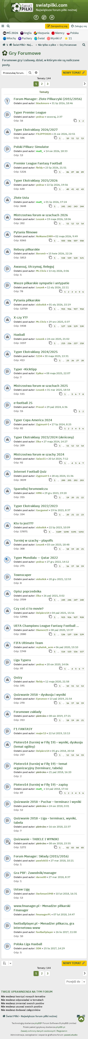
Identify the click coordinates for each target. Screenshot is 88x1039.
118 (63, 258)
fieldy (39, 167)
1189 (58, 531)
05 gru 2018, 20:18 (63, 750)
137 (69, 634)
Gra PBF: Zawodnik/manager (35, 873)
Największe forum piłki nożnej (56, 9)
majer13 (41, 733)
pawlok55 (42, 860)
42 (77, 189)
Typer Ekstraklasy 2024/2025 (36, 352)
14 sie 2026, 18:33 (56, 151)
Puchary (27, 38)
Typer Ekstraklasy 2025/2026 (36, 180)
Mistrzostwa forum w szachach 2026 (41, 215)
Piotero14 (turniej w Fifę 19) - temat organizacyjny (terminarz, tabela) (40, 766)
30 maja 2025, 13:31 (57, 356)
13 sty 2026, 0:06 (59, 270)
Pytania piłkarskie (27, 300)
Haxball (19, 335)
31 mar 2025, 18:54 (58, 389)
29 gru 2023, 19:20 (55, 493)
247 (76, 599)
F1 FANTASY (23, 729)
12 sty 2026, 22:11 (58, 287)
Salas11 (41, 458)
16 (67, 566)
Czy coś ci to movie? (28, 608)
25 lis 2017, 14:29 (54, 948)
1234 (39, 356)
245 (63, 599)
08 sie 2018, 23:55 (60, 843)
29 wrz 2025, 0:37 (59, 321)
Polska (74, 33)
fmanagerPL (43, 914)
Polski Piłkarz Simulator (31, 147)
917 (76, 309)
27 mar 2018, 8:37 (59, 877)
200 (63, 480)
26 (72, 360)
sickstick (41, 304)
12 (77, 138)
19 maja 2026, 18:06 (59, 219)
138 (76, 634)
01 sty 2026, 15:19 (60, 304)
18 (67, 549)
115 (69, 651)
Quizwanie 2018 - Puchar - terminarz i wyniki (47, 802)
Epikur (40, 373)
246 (69, 599)
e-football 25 (23, 403)
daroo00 (41, 877)
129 (76, 326)
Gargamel (42, 510)
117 (82, 651)
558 (82, 240)
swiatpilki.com (51, 5)
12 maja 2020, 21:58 (57, 681)
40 (67, 189)
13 (82, 138)
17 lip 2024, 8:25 (61, 424)
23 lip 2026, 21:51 (55, 167)
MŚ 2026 (12, 33)
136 (63, 634)
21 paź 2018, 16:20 (60, 772)
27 (77, 360)
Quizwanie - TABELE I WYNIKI (36, 839)
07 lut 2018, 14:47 (64, 914)
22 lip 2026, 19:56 (57, 184)
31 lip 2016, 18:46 (62, 103)
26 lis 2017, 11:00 (66, 932)
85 (82, 847)
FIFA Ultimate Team (28, 643)
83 (72, 847)
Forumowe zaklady (27, 712)
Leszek (40, 219)
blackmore (42, 103)
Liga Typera (22, 660)
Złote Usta (21, 198)
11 (72, 138)
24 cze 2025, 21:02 (58, 338)
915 (63, 309)
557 (76, 240)
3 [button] (47, 84)
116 (76, 651)
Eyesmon (41, 698)
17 (72, 566)
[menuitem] (8, 26)
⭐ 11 (68, 38)
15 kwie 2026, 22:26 (60, 253)
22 (82, 497)
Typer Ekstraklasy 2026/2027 (36, 130)
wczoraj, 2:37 (54, 116)
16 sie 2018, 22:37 (60, 826)
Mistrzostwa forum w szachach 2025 (41, 386)
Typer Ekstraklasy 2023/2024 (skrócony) (44, 437)
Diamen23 (42, 630)
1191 (73, 531)
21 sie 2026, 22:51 (64, 133)
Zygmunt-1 (42, 424)
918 (82, 309)
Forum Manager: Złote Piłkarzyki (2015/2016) (48, 99)
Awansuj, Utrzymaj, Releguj (34, 266)
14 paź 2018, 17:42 (57, 788)
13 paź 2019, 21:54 (61, 698)
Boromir (41, 253)
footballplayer (44, 932)
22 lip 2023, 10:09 (59, 527)
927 (76, 617)
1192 (81, 531)
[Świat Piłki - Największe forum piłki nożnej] (23, 8)
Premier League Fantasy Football (38, 163)
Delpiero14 (42, 612)
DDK (38, 948)
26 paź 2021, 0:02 (54, 595)
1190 (66, 531)
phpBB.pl (60, 1027)
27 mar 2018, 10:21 (62, 860)
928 (82, 617)
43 (82, 189)
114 (63, 651)
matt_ (39, 151)
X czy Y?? (21, 317)
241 (63, 206)
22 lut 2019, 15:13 (59, 733)
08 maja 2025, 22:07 (58, 373)
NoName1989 (44, 236)
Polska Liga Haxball (28, 944)
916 (69, 309)
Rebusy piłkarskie (27, 249)
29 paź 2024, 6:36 (57, 407)
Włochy (11, 38)
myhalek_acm (44, 647)
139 (82, 634)
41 (72, 189)
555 (63, 240)
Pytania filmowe (25, 232)
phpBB (37, 1023)
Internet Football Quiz (30, 471)
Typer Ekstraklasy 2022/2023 (36, 506)
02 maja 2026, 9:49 (66, 236)
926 (69, 617)
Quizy (18, 677)
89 (82, 172)
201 (69, 480)
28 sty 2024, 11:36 (62, 475)
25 (67, 360)
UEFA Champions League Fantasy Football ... (46, 626)
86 (67, 172)
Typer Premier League (30, 112)
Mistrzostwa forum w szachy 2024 (39, 454)
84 (77, 847)
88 (77, 172)
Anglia (28, 33)
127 (63, 326)
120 (76, 258)
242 (69, 206)
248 (82, 599)
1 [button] (36, 84)
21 (77, 497)
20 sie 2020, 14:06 (58, 664)
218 (82, 343)
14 (82, 223)
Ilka (38, 441)
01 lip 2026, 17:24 (56, 202)
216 (69, 343)
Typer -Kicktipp (25, 369)
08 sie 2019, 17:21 (60, 715)
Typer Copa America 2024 (33, 420)
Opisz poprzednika (27, 591)
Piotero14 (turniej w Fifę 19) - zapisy (41, 784)
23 (82, 514)
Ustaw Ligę (22, 889)
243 (76, 206)
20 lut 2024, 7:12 (58, 458)
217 (76, 343)
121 (82, 258)
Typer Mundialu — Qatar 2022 (36, 558)
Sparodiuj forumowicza (31, 489)
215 (63, 343)
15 (82, 755)
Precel (40, 407)
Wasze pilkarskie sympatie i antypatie (41, 283)
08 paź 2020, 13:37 (62, 630)
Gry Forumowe (25, 53)
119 (69, 258)
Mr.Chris (41, 270)
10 (67, 138)
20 (72, 497)
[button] (85, 84)
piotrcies (41, 715)
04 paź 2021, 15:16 (63, 612)
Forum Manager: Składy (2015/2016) (41, 856)
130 (82, 326)
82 (67, 847)
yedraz (40, 116)
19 (67, 497)
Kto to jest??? (23, 523)
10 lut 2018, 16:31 (66, 893)
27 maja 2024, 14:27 (55, 441)
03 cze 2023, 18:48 (58, 544)
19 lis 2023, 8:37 (60, 510)
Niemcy (60, 33)
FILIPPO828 (43, 133)
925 (63, 617)
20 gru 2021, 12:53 (60, 579)
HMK (39, 493)
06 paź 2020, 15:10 (67, 647)
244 (82, 206)
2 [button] (42, 84)
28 (82, 360)
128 (69, 326)
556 (69, 240)
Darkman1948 (44, 893)
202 (76, 480)
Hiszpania (43, 33)
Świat (41, 38)
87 (72, 172)
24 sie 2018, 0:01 (59, 806)
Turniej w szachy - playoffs (33, 540)
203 (82, 480)
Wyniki (55, 38)
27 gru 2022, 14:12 (58, 561)
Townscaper (22, 575)
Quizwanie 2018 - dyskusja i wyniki (40, 695)
